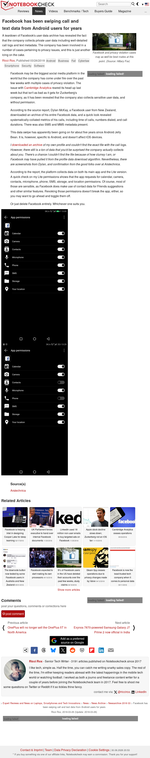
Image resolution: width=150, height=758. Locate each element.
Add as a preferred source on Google (72, 640)
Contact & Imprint (31, 750)
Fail (74, 61)
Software (39, 65)
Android (50, 61)
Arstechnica (18, 490)
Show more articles (69, 589)
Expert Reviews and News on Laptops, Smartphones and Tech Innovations (41, 703)
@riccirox (123, 692)
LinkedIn (141, 692)
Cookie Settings (99, 750)
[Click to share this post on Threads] (43, 650)
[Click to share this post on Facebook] (34, 650)
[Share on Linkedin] (101, 650)
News (39, 11)
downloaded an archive (27, 145)
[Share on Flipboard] (91, 650)
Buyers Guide (103, 11)
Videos (53, 11)
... (146, 11)
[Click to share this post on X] (62, 650)
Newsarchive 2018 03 (119, 703)
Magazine (124, 11)
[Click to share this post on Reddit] (72, 650)
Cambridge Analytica (37, 88)
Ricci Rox (8, 60)
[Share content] (25, 650)
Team (48, 750)
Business (63, 61)
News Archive (98, 703)
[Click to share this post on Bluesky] (53, 650)
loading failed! (96, 74)
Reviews (23, 11)
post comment (14, 614)
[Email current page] (110, 650)
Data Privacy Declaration (70, 750)
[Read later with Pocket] (82, 650)
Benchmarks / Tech (76, 11)
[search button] (133, 4)
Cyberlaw (83, 61)
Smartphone (12, 65)
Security (26, 65)
